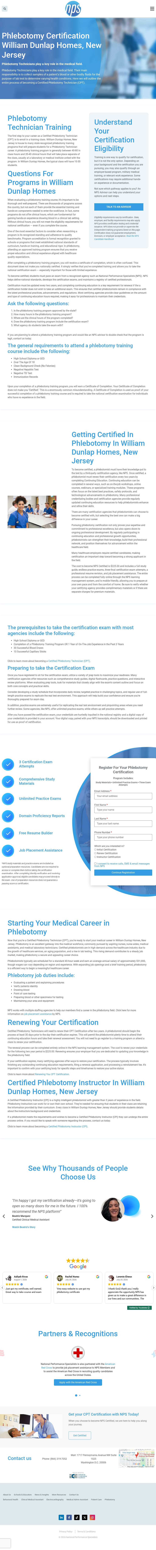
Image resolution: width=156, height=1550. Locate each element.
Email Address (102, 791)
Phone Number (103, 832)
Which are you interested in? (109, 846)
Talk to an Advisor (118, 206)
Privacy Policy (65, 1531)
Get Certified (79, 1435)
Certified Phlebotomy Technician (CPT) (69, 661)
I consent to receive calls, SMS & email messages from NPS (122, 865)
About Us (7, 1495)
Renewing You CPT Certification (52, 1074)
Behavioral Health (10, 1499)
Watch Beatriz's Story (23, 1227)
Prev (4, 1216)
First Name (101, 805)
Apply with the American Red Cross (78, 1382)
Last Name (101, 819)
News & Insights (42, 1495)
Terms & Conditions (86, 1531)
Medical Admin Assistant (77, 1499)
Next (152, 1216)
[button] (153, 1287)
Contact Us (74, 1495)
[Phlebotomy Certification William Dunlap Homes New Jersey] (32, 527)
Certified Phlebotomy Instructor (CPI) (67, 1126)
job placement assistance (38, 1014)
